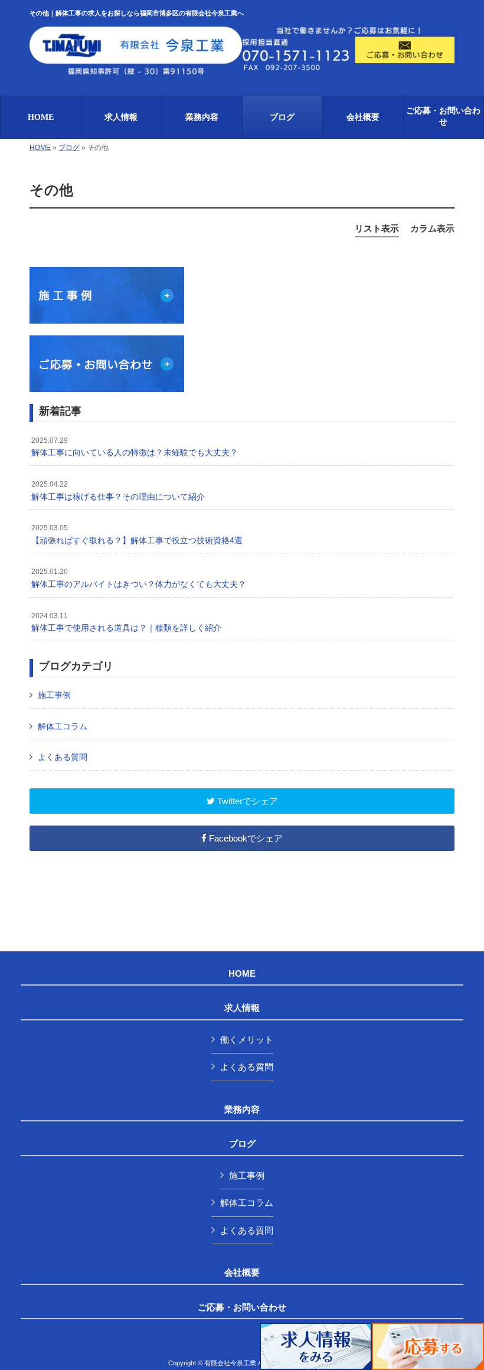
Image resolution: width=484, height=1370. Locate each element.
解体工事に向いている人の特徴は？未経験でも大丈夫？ (134, 447)
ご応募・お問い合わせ (242, 1307)
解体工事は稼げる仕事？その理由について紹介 (118, 490)
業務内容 (242, 1109)
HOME (40, 147)
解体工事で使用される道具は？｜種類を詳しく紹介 (126, 622)
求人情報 (242, 1008)
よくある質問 (62, 757)
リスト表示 (377, 228)
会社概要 (242, 1272)
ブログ (69, 147)
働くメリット (246, 1040)
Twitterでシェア (246, 801)
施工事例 (54, 695)
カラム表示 (432, 228)
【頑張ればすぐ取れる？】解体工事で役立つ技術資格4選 (137, 534)
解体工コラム (62, 726)
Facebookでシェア (245, 838)
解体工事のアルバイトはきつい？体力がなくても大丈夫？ (138, 578)
